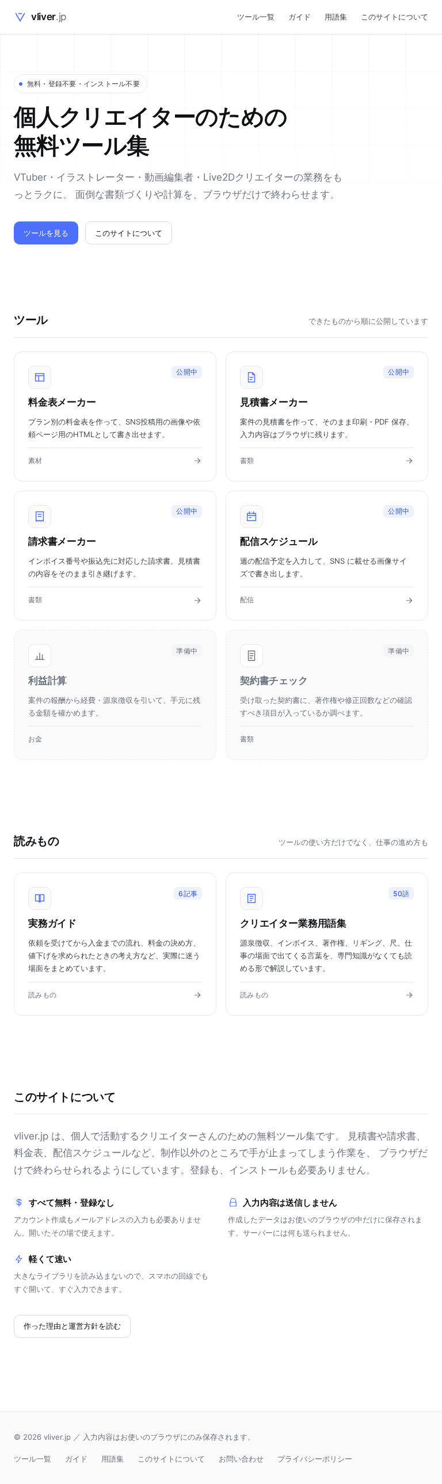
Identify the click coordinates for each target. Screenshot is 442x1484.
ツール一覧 (256, 16)
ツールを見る (46, 233)
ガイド (299, 16)
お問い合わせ (241, 1458)
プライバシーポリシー (314, 1458)
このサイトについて (394, 16)
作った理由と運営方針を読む (72, 1325)
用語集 (336, 16)
